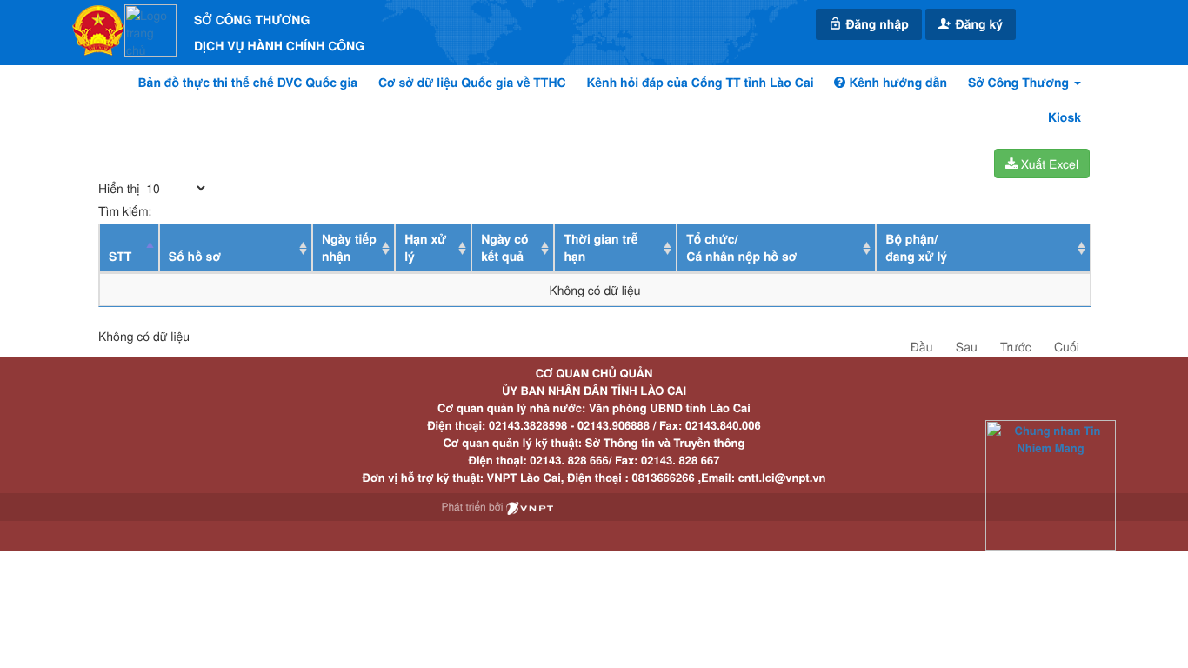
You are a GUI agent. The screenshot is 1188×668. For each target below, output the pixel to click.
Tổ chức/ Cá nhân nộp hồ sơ (741, 247)
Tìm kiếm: (124, 210)
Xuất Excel (1048, 163)
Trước (1015, 346)
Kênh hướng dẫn (895, 82)
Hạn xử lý (425, 247)
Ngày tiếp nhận (349, 247)
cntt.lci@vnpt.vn (782, 477)
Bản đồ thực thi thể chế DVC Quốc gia (248, 82)
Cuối (1066, 346)
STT (120, 256)
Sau (967, 346)
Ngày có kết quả (504, 247)
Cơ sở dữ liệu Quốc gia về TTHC (472, 82)
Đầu (922, 346)
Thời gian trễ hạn (600, 247)
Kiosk (1064, 117)
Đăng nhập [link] (876, 24)
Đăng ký (977, 24)
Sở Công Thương (1020, 82)
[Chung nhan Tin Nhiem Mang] (1050, 484)
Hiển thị (120, 188)
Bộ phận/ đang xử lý (916, 247)
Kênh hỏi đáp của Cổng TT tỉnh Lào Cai (700, 82)
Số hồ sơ (195, 256)
